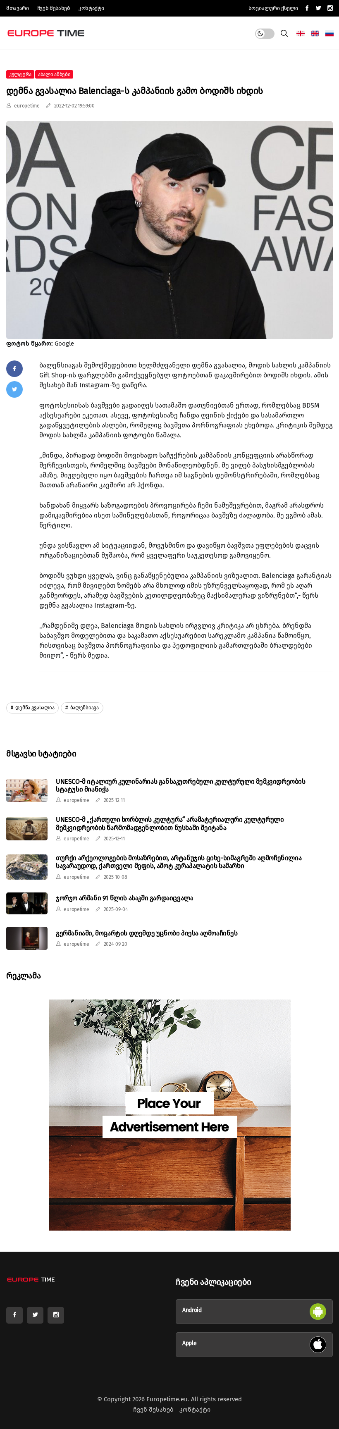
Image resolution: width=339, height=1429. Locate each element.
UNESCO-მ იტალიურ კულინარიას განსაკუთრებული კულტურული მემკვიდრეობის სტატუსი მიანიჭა (181, 785)
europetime (26, 106)
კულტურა (20, 74)
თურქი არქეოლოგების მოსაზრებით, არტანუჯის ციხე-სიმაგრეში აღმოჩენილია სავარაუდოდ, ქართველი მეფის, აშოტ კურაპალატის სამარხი (178, 862)
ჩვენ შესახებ (53, 8)
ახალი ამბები (54, 74)
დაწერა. (135, 385)
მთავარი (17, 8)
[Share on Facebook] (14, 368)
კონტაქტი (91, 8)
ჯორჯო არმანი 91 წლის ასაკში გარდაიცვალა (124, 898)
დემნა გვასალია (34, 708)
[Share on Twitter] (14, 389)
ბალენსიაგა (84, 708)
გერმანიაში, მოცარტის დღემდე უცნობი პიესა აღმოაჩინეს (147, 933)
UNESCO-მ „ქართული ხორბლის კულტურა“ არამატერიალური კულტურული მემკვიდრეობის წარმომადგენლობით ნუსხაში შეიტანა (170, 823)
